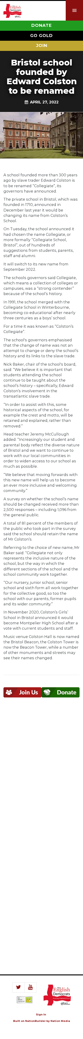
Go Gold (41, 35)
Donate (41, 25)
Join (41, 45)
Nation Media (60, 1021)
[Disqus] (41, 773)
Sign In (41, 1014)
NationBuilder (35, 1021)
